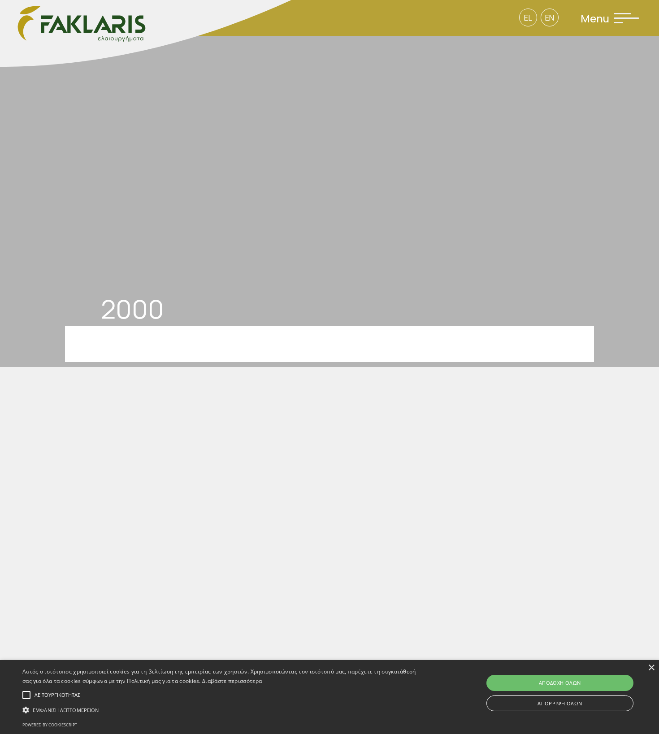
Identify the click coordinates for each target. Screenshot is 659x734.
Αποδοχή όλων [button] (560, 682)
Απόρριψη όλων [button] (560, 703)
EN (549, 18)
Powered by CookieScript (49, 725)
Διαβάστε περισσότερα (232, 681)
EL (528, 18)
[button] (222, 710)
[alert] (329, 697)
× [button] (651, 668)
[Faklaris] (145, 34)
